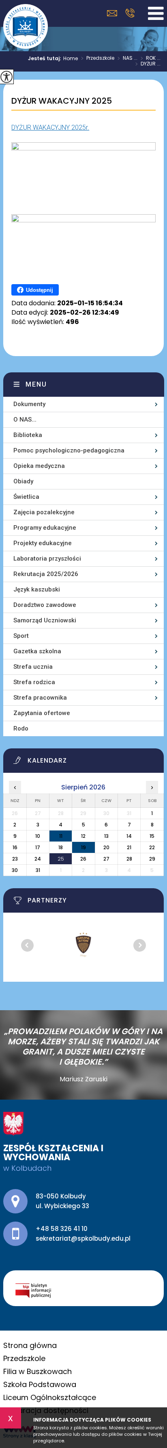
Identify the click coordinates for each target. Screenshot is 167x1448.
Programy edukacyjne (44, 527)
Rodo (20, 728)
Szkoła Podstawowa (39, 1384)
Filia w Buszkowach (37, 1371)
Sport (21, 635)
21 (129, 847)
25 (61, 858)
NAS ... (127, 58)
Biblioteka (27, 435)
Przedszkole (97, 58)
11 (60, 836)
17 (37, 847)
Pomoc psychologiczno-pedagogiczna (68, 450)
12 (83, 836)
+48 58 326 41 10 (130, 13)
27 (106, 858)
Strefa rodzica (34, 682)
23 (15, 858)
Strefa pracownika (40, 697)
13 (106, 836)
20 (106, 847)
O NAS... (24, 419)
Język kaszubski (36, 589)
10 (37, 836)
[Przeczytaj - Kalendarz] (88, 763)
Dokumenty (29, 404)
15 (152, 836)
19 (83, 847)
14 (129, 836)
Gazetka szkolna (37, 651)
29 (152, 858)
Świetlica (26, 496)
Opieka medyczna (39, 466)
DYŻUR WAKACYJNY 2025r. (50, 127)
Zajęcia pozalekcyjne (44, 512)
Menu (36, 384)
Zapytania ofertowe (41, 713)
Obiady (23, 481)
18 (60, 847)
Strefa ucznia (33, 666)
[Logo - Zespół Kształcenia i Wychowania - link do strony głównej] (25, 26)
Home (70, 58)
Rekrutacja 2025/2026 (45, 574)
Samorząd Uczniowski (44, 620)
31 (38, 870)
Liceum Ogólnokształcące (49, 1397)
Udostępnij (39, 290)
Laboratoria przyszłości (47, 558)
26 (83, 858)
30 (15, 870)
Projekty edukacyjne (42, 543)
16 (15, 847)
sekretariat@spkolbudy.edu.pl (114, 13)
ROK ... (151, 58)
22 (152, 847)
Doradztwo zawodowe (44, 605)
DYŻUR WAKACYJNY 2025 (61, 101)
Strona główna (30, 1345)
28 (129, 858)
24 (37, 858)
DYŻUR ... (148, 64)
